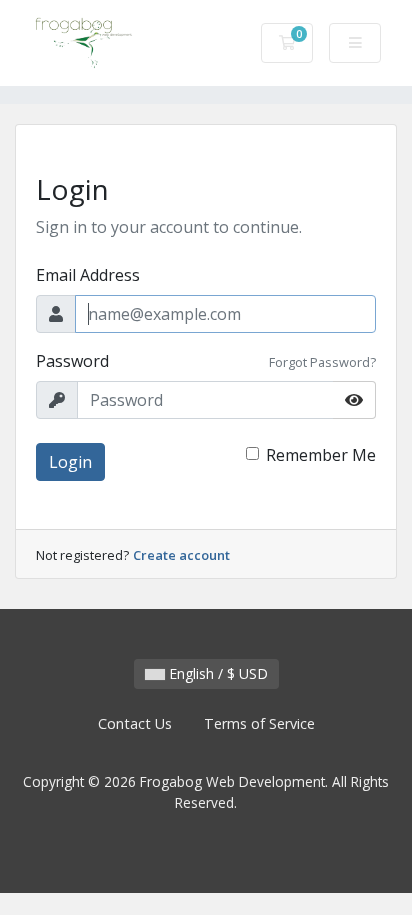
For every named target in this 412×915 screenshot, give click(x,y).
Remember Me (321, 455)
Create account (181, 555)
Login (70, 462)
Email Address (88, 275)
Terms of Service (259, 723)
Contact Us (135, 723)
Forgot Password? (322, 362)
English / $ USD (216, 673)
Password (72, 361)
